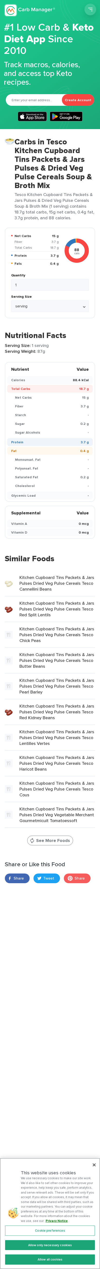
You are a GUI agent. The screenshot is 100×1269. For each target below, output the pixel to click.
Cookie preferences (50, 1230)
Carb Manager (30, 10)
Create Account (78, 100)
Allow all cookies (50, 1259)
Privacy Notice (57, 1221)
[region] (50, 1213)
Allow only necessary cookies (50, 1245)
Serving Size (21, 296)
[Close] (94, 1165)
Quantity (18, 275)
